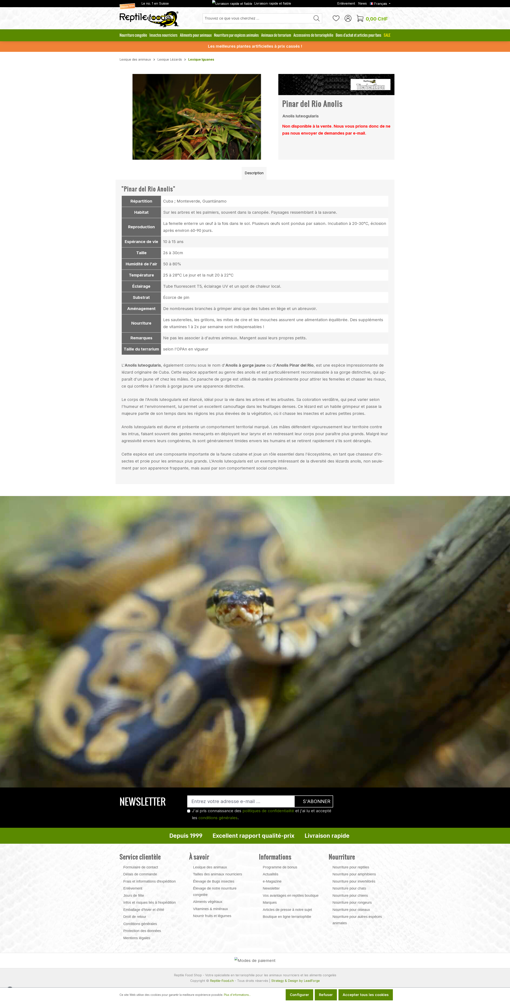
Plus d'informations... (237, 994)
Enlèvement (346, 3)
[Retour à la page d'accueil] (149, 15)
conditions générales (217, 817)
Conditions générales (140, 924)
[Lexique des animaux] (370, 84)
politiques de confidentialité (268, 810)
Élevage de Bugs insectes (213, 881)
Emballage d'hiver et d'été (143, 910)
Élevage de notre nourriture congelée (214, 891)
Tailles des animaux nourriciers (217, 874)
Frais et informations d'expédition (149, 881)
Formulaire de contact (140, 867)
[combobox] (257, 18)
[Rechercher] (316, 18)
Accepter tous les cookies (366, 995)
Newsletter (271, 888)
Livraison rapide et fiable (272, 3)
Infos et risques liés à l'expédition (149, 903)
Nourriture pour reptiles (350, 867)
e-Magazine (272, 881)
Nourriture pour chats (349, 888)
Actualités (270, 874)
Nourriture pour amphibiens (354, 874)
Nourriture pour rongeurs (352, 903)
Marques (270, 903)
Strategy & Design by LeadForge (295, 981)
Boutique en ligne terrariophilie (287, 917)
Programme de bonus (280, 867)
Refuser (326, 995)
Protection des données (142, 931)
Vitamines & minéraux (210, 909)
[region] (197, 117)
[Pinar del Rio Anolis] (197, 117)
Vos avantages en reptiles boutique (291, 896)
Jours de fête (133, 896)
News (362, 3)
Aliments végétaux (207, 902)
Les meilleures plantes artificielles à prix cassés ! (255, 46)
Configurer (299, 995)
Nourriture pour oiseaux (351, 910)
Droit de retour (134, 917)
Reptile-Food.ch (222, 981)
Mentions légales (136, 938)
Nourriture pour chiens (350, 896)
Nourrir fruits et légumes (212, 916)
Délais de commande (140, 874)
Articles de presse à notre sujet (287, 910)
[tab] (254, 173)
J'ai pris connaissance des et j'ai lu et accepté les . (261, 814)
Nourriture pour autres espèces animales (357, 920)
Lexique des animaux (210, 867)
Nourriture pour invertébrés (353, 881)
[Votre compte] (348, 18)
